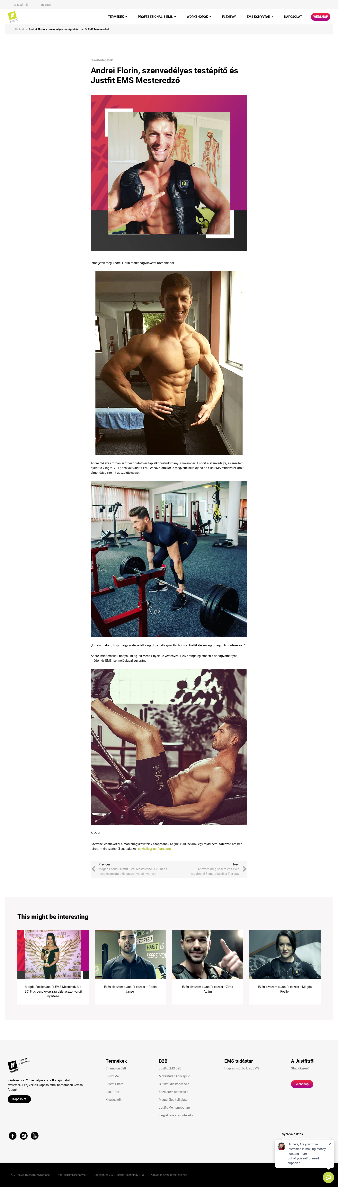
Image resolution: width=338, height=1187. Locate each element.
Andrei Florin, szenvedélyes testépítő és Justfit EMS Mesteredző (69, 29)
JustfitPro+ (113, 1092)
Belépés (46, 4)
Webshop (320, 17)
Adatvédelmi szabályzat (72, 1174)
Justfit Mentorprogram (174, 1107)
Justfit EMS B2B (170, 1068)
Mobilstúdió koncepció (174, 1076)
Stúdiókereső (300, 1068)
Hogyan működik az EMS (241, 1068)
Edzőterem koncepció (173, 1092)
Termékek (116, 17)
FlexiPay (229, 17)
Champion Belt (116, 1068)
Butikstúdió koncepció (174, 1084)
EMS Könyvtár (258, 17)
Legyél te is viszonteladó (176, 1115)
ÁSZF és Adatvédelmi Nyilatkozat (31, 1174)
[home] (13, 17)
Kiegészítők (113, 1100)
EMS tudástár (238, 1061)
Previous (133, 869)
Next (215, 869)
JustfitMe (112, 1076)
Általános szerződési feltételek (169, 1174)
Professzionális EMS (155, 17)
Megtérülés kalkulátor (174, 1100)
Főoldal (19, 29)
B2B (163, 1061)
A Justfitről (21, 4)
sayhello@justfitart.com (154, 849)
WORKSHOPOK (197, 17)
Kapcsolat (293, 17)
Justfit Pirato (114, 1084)
